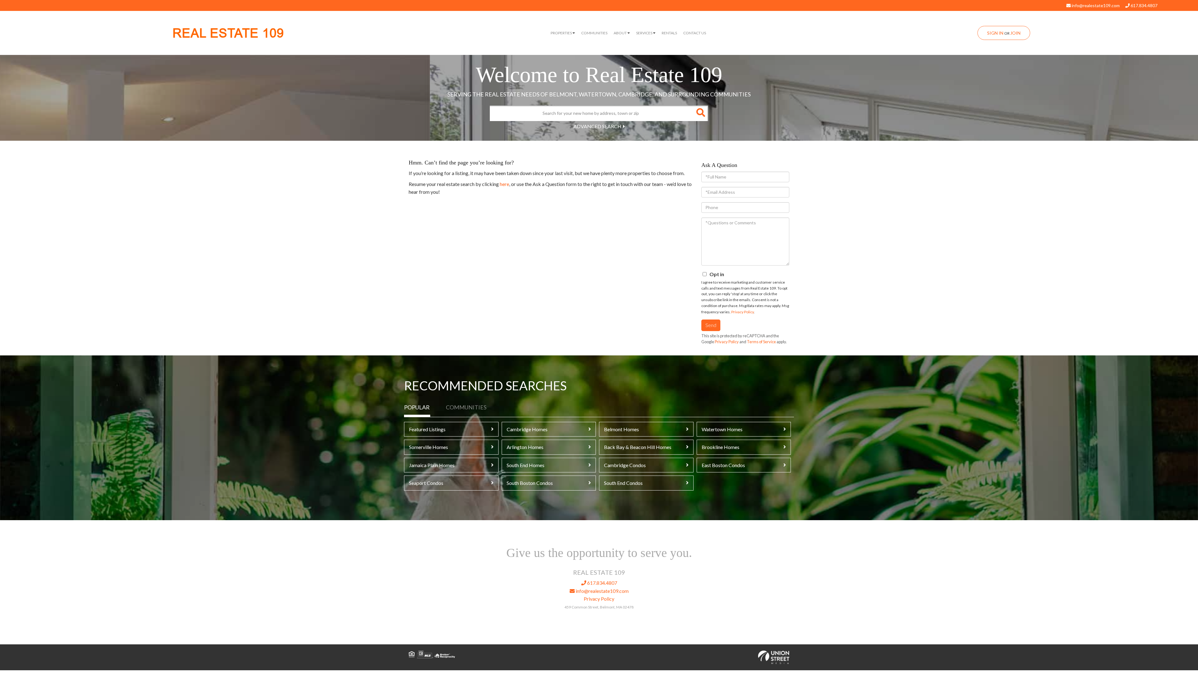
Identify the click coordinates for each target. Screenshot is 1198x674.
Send (710, 325)
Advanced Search (597, 126)
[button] (700, 113)
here (504, 184)
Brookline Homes (720, 447)
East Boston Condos (723, 465)
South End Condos (623, 483)
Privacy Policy (742, 312)
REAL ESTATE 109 (228, 33)
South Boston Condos (530, 483)
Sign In (995, 33)
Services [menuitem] (644, 33)
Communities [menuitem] (594, 33)
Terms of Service (761, 341)
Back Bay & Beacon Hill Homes (637, 447)
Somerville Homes (428, 447)
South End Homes (525, 465)
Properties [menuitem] (561, 33)
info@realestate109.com (1095, 5)
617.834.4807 (1143, 5)
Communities (466, 407)
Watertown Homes (722, 429)
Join (1015, 33)
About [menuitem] (620, 33)
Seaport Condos (426, 483)
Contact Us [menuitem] (694, 33)
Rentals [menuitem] (669, 33)
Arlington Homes (525, 447)
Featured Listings (427, 429)
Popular (417, 407)
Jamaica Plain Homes (432, 465)
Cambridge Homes (527, 429)
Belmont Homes (621, 429)
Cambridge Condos (625, 465)
